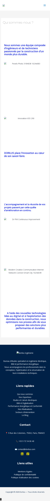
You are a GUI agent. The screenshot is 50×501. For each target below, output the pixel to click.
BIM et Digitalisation (25, 403)
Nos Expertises (25, 397)
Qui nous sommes (25, 394)
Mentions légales (25, 471)
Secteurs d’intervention (25, 412)
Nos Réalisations (25, 409)
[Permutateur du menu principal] (44, 5)
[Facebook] (27, 453)
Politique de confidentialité (25, 474)
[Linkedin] (22, 453)
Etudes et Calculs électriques (25, 400)
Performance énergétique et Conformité (25, 406)
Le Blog (25, 415)
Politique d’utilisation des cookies (25, 477)
